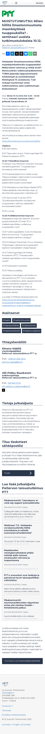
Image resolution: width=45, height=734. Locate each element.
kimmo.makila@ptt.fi (12, 362)
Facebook (6, 706)
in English (15, 724)
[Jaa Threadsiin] (21, 54)
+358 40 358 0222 (17, 359)
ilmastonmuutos (21, 320)
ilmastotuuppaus (31, 331)
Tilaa (7, 473)
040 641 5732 (14, 383)
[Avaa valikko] (16, 3)
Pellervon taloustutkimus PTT (15, 47)
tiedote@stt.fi (8, 693)
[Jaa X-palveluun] (17, 54)
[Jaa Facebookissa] (8, 54)
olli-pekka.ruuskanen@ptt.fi (16, 386)
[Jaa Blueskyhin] (26, 54)
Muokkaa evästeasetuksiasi (14, 715)
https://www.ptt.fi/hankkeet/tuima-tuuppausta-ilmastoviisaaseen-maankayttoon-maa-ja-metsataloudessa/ (21, 303)
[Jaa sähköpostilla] (35, 54)
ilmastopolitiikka (11, 325)
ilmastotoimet (29, 325)
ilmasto (6, 320)
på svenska (25, 724)
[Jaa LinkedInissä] (12, 54)
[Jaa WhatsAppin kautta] (30, 54)
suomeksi (6, 724)
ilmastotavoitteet (11, 331)
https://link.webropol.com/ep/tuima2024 (21, 141)
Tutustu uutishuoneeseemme (22, 661)
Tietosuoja (6, 710)
